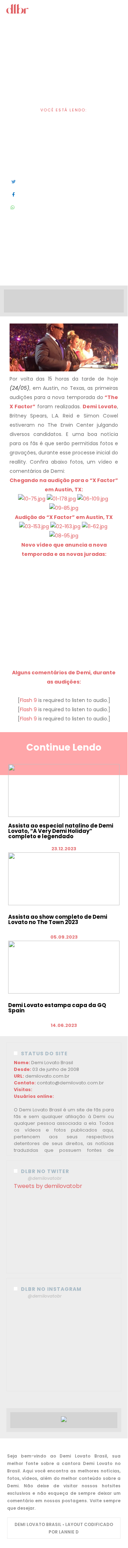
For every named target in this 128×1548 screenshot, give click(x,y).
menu (64, 10)
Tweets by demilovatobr (48, 1186)
